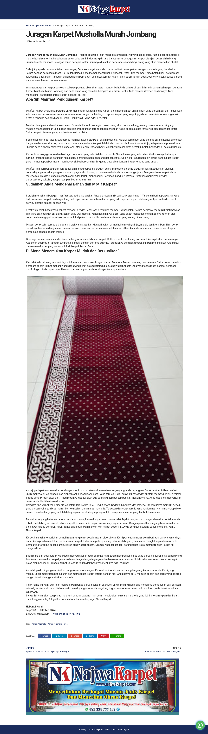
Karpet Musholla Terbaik (44, 25)
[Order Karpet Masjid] (102, 714)
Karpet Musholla (39, 624)
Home (28, 25)
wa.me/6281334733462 (66, 613)
